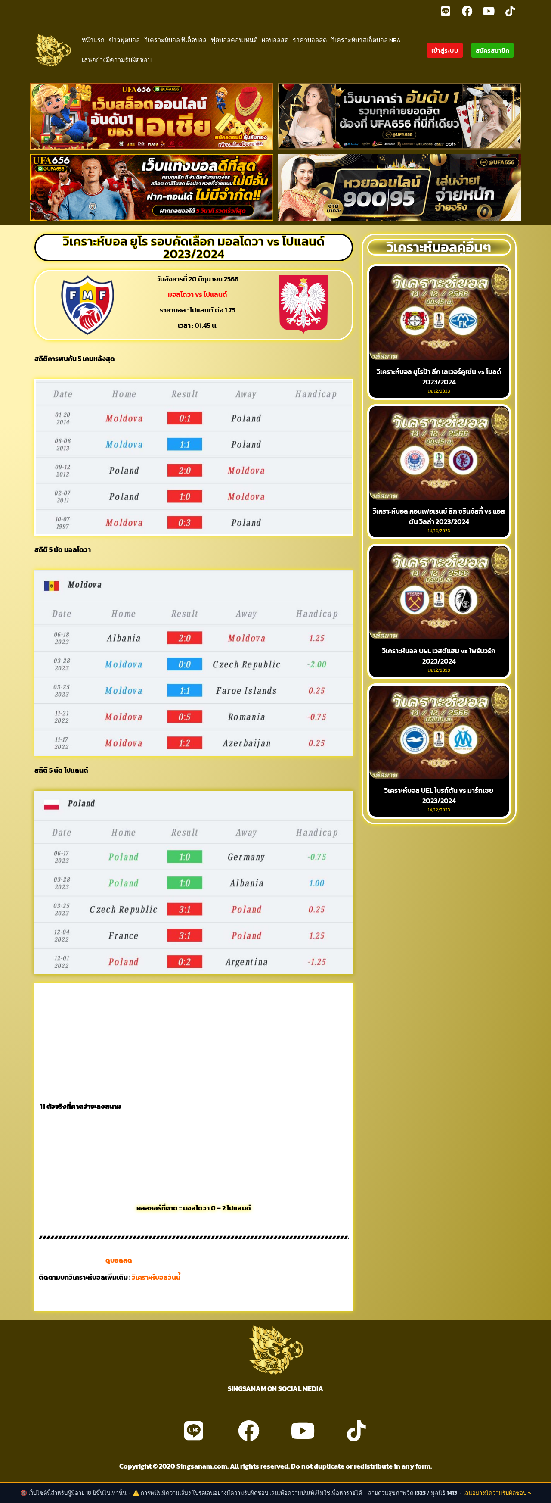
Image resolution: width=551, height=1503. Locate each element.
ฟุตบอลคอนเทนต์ (234, 40)
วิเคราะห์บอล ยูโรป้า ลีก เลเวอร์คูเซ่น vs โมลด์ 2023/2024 (439, 376)
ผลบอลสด (275, 40)
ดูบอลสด (118, 1260)
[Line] (445, 11)
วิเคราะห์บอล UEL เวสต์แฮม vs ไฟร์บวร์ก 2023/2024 (438, 655)
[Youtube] (488, 11)
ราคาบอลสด (310, 40)
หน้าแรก (93, 40)
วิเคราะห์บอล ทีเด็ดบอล (175, 40)
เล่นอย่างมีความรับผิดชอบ (117, 60)
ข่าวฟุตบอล (124, 40)
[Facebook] (467, 11)
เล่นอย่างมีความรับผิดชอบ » (497, 1493)
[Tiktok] (510, 11)
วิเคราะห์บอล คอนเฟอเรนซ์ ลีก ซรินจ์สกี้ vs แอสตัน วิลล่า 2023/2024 (439, 516)
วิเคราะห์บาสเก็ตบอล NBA (366, 40)
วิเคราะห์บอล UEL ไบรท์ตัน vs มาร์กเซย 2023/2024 (438, 795)
